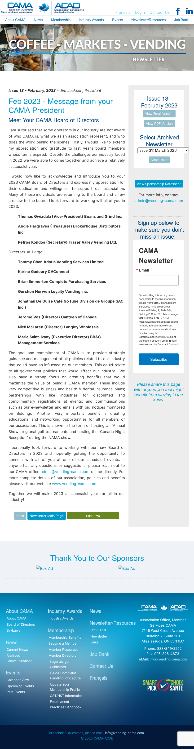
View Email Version (159, 113)
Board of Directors (21, 624)
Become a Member (63, 643)
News (38, 20)
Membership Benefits (64, 637)
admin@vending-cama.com (65, 471)
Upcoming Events (20, 686)
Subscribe (158, 359)
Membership (61, 20)
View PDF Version (159, 123)
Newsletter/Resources (148, 20)
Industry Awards (91, 20)
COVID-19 (98, 630)
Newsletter (98, 636)
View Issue (159, 160)
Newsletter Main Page (47, 516)
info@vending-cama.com (168, 659)
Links (94, 642)
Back (20, 516)
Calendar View (18, 680)
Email (144, 270)
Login (140, 12)
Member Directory (62, 655)
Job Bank (181, 20)
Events (117, 20)
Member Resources (63, 649)
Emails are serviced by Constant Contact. (158, 342)
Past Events (16, 692)
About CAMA (15, 20)
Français (98, 677)
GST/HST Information (66, 696)
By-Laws (13, 630)
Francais (122, 12)
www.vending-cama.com (74, 483)
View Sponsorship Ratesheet (159, 184)
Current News (17, 649)
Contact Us (160, 12)
